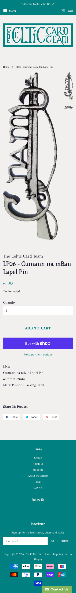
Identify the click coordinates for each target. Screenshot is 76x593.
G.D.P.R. (38, 487)
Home (6, 66)
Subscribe (60, 541)
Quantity (9, 302)
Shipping (38, 469)
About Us (38, 463)
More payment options (38, 354)
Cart (70, 10)
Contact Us (59, 589)
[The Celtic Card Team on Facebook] (38, 509)
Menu (12, 10)
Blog (38, 481)
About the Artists (38, 475)
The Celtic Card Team (37, 554)
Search (38, 457)
